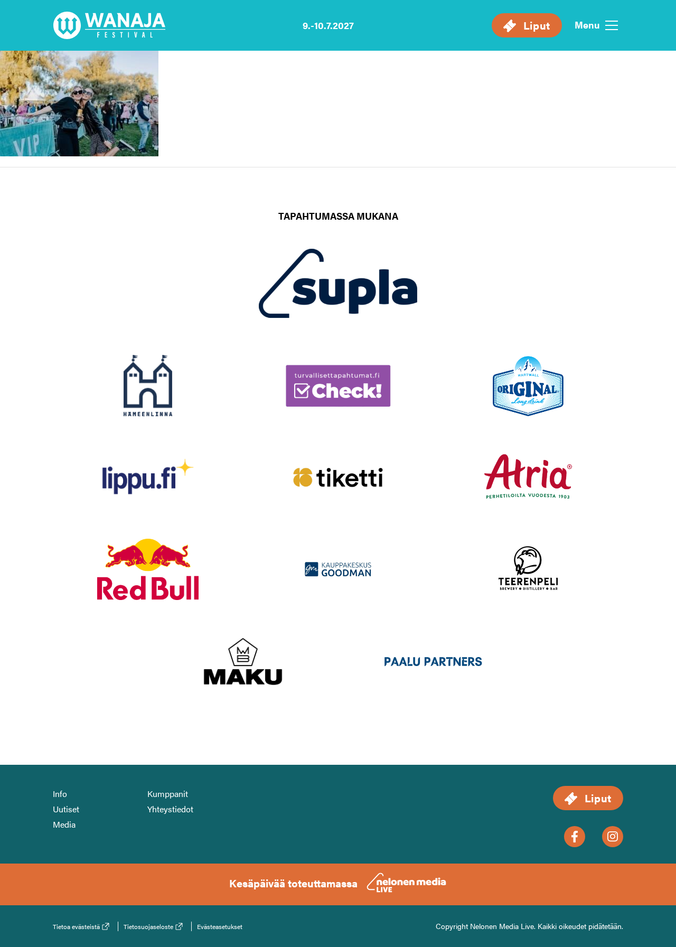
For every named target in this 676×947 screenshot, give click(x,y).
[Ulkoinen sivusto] (338, 300)
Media (64, 824)
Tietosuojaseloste (148, 926)
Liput (535, 25)
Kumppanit (167, 793)
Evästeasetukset (219, 926)
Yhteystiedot (170, 809)
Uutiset (66, 809)
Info (60, 793)
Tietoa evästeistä (76, 926)
